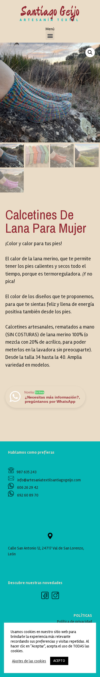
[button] (50, 35)
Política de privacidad (74, 621)
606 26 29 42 (27, 487)
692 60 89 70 (27, 495)
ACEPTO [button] (59, 661)
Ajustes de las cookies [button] (29, 661)
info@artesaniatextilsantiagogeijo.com (47, 480)
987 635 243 (25, 472)
